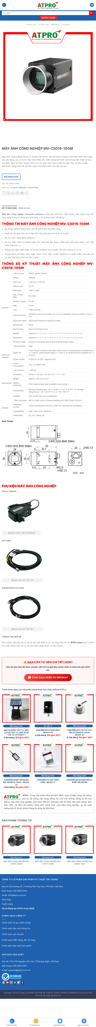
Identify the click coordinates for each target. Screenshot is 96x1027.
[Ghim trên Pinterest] (18, 193)
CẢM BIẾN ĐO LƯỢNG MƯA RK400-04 (48, 731)
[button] (4, 5)
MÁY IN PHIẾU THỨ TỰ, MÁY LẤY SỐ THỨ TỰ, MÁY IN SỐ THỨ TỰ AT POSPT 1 (16, 732)
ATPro (25, 795)
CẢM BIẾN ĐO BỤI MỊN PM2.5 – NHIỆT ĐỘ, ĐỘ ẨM (79, 781)
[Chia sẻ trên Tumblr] (27, 193)
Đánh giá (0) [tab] (24, 208)
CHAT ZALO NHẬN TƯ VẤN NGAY (50, 677)
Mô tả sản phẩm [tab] (9, 208)
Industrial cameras (34, 214)
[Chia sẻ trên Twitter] (9, 193)
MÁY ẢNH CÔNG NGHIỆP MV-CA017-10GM (48, 862)
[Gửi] (91, 13)
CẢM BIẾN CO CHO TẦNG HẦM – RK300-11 (48, 781)
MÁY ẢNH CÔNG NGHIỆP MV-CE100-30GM (16, 862)
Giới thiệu (6, 899)
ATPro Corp (76, 642)
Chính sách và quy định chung (16, 922)
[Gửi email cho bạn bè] (13, 193)
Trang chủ (31, 25)
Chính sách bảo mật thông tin (16, 928)
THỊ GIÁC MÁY (43, 25)
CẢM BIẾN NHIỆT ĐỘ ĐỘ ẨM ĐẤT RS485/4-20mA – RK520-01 (16, 782)
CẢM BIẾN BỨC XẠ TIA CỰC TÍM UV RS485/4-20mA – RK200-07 (79, 732)
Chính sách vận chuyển (13, 934)
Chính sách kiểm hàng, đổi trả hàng (18, 940)
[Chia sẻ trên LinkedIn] (22, 193)
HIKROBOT (55, 25)
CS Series (66, 25)
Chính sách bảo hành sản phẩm (16, 945)
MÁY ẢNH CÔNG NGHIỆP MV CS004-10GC (79, 862)
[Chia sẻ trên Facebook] (4, 193)
